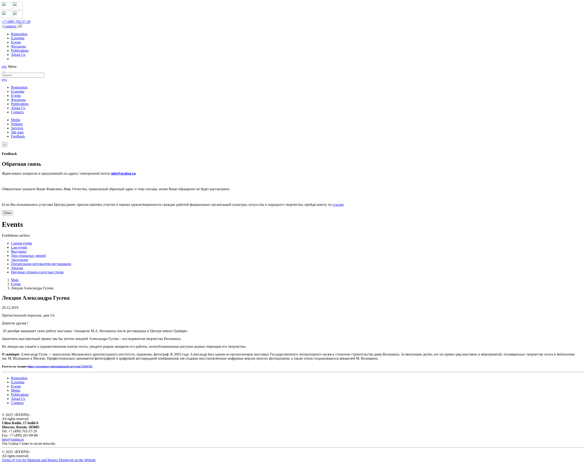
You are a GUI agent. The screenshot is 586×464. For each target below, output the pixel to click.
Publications (20, 50)
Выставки (19, 251)
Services (17, 128)
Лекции (17, 268)
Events (16, 42)
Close (7, 212)
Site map (17, 132)
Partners (17, 124)
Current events (21, 243)
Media (15, 120)
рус (4, 66)
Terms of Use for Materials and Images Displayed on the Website (49, 460)
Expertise (17, 38)
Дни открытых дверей (28, 256)
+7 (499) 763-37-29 (16, 22)
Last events (19, 247)
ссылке (338, 204)
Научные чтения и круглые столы (37, 272)
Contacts (10, 26)
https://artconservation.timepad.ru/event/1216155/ (60, 366)
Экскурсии (19, 260)
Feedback (18, 136)
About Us (18, 55)
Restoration (19, 34)
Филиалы (18, 46)
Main (15, 280)
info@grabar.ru (123, 173)
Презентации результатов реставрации (41, 264)
